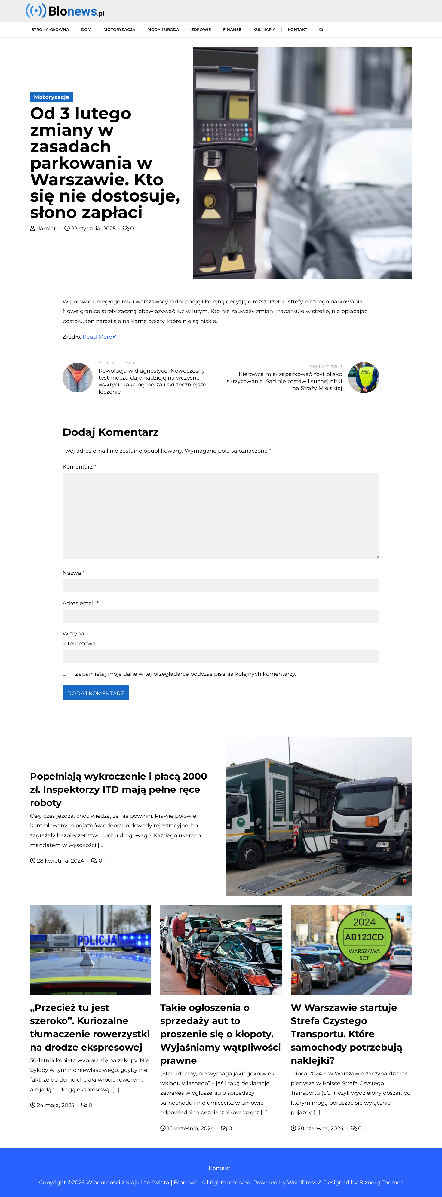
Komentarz (79, 466)
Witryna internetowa (79, 638)
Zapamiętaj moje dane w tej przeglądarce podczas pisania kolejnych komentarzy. (185, 674)
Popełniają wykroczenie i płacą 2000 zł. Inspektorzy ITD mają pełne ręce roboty (118, 789)
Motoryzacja (51, 97)
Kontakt (219, 1168)
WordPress (302, 1182)
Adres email (81, 603)
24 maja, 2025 (55, 1105)
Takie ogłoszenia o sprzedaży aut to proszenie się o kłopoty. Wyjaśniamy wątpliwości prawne (220, 1034)
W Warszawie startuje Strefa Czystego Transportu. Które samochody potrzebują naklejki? (346, 1034)
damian (47, 228)
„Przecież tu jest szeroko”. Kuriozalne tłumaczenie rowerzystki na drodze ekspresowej (90, 1027)
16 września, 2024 (191, 1128)
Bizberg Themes (381, 1182)
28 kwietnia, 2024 (60, 860)
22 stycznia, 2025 (93, 228)
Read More (97, 337)
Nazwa (74, 573)
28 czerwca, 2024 (320, 1128)
